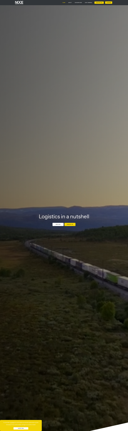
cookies (12, 422)
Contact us (99, 2)
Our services (78, 2)
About (70, 2)
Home (64, 2)
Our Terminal (88, 2)
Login (108, 2)
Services (58, 224)
